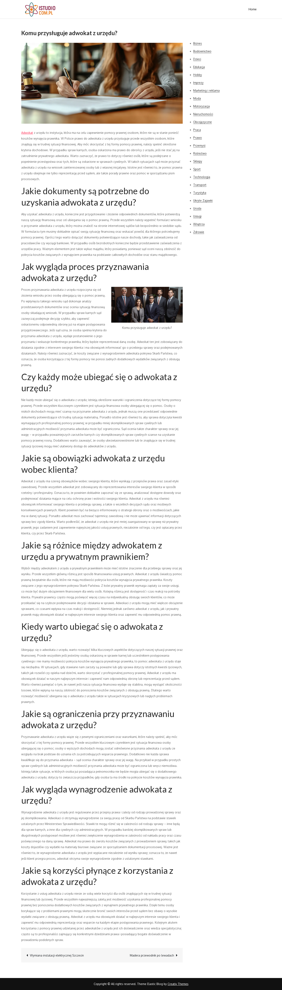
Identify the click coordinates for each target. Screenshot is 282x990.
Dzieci (197, 59)
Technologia (201, 177)
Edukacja (199, 67)
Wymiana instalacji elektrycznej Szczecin (57, 955)
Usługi (197, 216)
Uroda (197, 208)
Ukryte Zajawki (203, 200)
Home (253, 9)
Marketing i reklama (206, 90)
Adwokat (27, 132)
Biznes (197, 43)
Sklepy (197, 161)
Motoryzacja (201, 106)
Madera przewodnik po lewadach (152, 955)
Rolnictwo (200, 153)
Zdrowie (198, 232)
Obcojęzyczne (202, 122)
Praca (197, 130)
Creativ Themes (178, 984)
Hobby (197, 75)
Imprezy (198, 82)
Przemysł (199, 145)
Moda (197, 98)
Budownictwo (202, 51)
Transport (199, 185)
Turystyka (199, 192)
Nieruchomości (203, 114)
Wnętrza (199, 224)
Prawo (197, 137)
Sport (197, 169)
